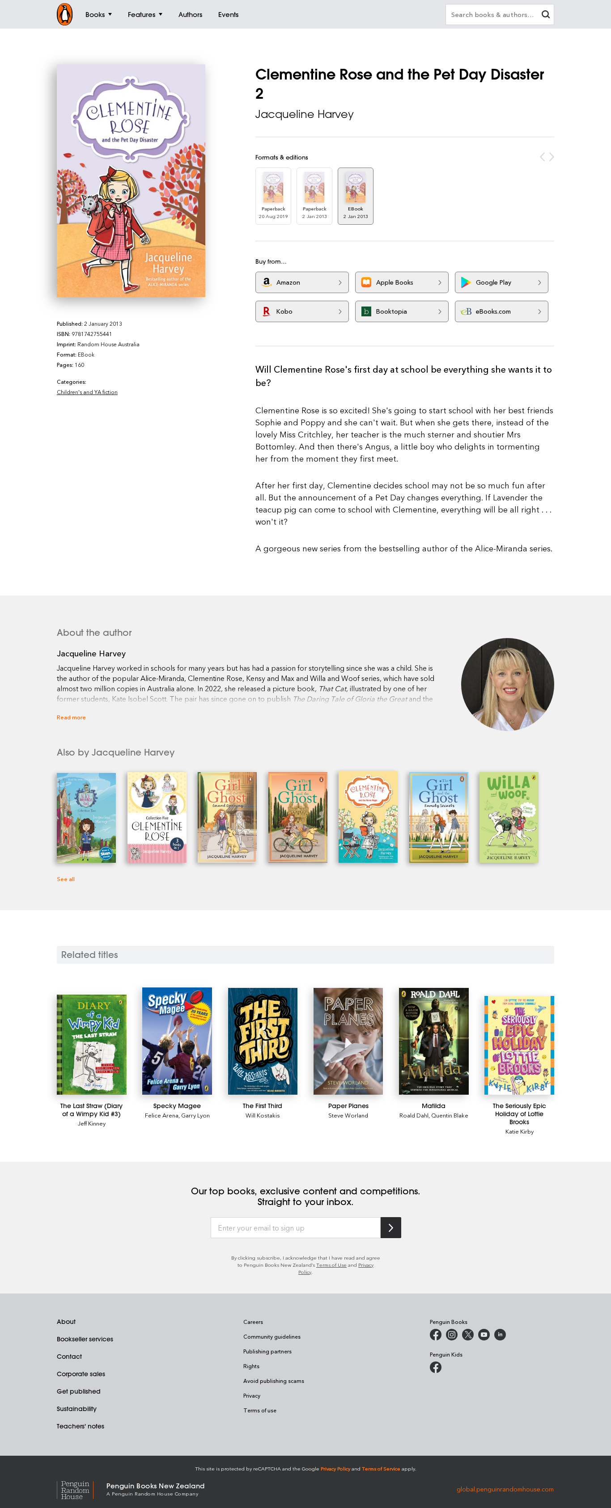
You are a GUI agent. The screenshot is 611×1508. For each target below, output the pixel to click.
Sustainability (77, 1409)
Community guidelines (272, 1336)
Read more (71, 717)
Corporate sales (81, 1374)
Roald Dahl (414, 1115)
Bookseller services (85, 1339)
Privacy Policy (335, 1468)
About (66, 1322)
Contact (69, 1357)
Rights (251, 1366)
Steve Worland (348, 1115)
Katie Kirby (519, 1131)
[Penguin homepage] (65, 14)
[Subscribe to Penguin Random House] (391, 1227)
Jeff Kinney (92, 1123)
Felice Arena (161, 1115)
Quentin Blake (449, 1115)
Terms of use (259, 1410)
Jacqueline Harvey (304, 114)
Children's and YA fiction (87, 392)
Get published (79, 1391)
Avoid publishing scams (273, 1381)
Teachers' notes (80, 1426)
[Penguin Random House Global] (81, 1489)
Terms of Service (381, 1468)
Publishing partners (267, 1351)
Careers (253, 1322)
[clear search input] (546, 15)
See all (66, 878)
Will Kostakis (263, 1115)
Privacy (251, 1395)
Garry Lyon (195, 1115)
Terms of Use (331, 1265)
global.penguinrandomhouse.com (505, 1488)
